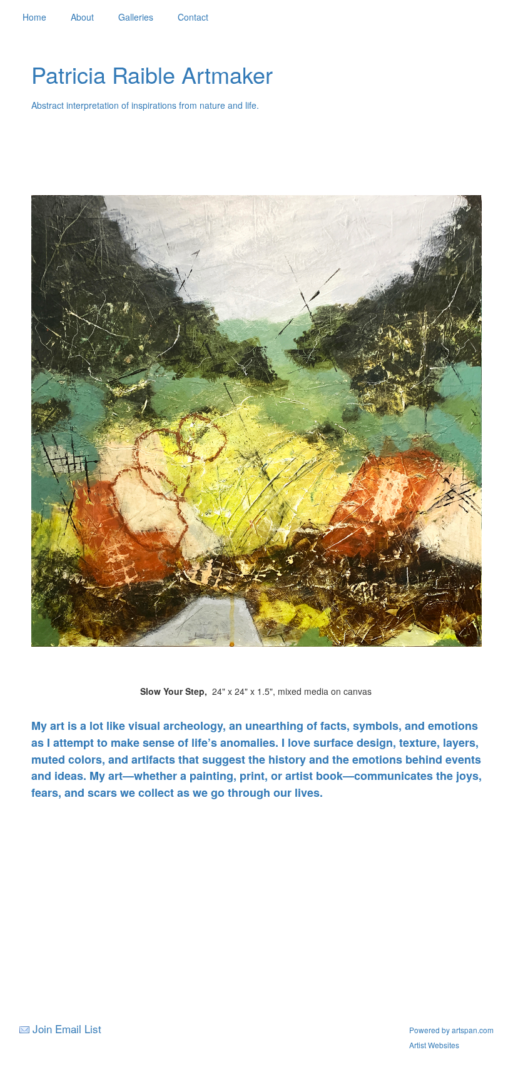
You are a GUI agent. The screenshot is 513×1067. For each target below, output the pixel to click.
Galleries (135, 17)
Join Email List (67, 1028)
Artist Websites (434, 1044)
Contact (193, 17)
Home (34, 17)
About (82, 17)
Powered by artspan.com (451, 1029)
